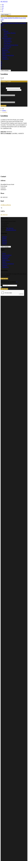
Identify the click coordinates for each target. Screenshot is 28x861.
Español (4, 240)
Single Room (7, 40)
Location (4, 57)
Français (4, 242)
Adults (2, 92)
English (4, 238)
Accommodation (7, 38)
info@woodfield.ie (6, 205)
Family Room (7, 47)
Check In (3, 88)
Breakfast (5, 50)
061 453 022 (4, 1)
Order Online (6, 52)
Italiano (4, 243)
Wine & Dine (5, 48)
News (5, 35)
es (3, 8)
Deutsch (4, 237)
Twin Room (7, 43)
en (3, 6)
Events (6, 36)
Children (3, 99)
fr (2, 10)
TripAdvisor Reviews (10, 33)
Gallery (4, 53)
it (2, 11)
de (3, 4)
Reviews (6, 31)
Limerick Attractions (8, 55)
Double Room (8, 41)
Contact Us (5, 59)
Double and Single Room (11, 45)
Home (4, 29)
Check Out (4, 90)
